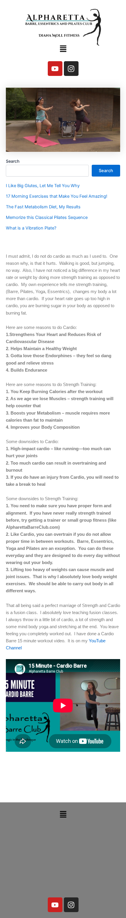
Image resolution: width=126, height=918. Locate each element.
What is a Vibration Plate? (31, 228)
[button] (63, 49)
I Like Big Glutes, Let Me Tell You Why (43, 185)
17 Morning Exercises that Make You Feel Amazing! (56, 196)
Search (12, 161)
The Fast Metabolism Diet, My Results (43, 206)
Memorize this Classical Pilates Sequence (47, 217)
